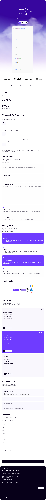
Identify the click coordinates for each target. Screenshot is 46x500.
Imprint (3, 481)
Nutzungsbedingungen (15, 482)
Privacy (3, 483)
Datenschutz (8, 483)
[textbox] (22, 49)
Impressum (8, 481)
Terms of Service (5, 482)
